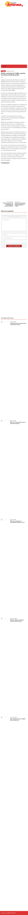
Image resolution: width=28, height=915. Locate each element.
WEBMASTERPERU (11, 913)
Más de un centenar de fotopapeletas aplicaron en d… (17, 522)
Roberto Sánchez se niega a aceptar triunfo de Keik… (17, 620)
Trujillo (3, 71)
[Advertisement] (14, 22)
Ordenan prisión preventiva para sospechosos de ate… (18, 324)
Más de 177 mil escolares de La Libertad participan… (18, 423)
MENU (4, 66)
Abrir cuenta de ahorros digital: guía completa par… (17, 719)
